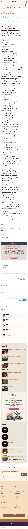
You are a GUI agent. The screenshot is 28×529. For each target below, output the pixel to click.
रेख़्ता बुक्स (3, 510)
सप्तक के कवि (8, 237)
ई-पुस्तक (19, 7)
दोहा (6, 494)
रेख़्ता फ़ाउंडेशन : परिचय (19, 491)
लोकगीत (6, 496)
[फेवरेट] (26, 527)
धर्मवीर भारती (4, 17)
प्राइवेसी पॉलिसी (9, 521)
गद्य (16, 7)
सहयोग (16, 498)
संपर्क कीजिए (17, 494)
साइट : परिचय (17, 486)
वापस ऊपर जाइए (15, 467)
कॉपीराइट (20, 521)
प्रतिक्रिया (24, 300)
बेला (8, 7)
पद (6, 491)
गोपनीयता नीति (14, 477)
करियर (16, 496)
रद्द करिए (19, 300)
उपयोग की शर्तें (15, 521)
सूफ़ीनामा (16, 505)
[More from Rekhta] (26, 2)
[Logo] (14, 2)
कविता (3, 237)
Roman (3, 527)
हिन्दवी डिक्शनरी (17, 507)
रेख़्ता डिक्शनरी (4, 507)
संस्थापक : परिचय (18, 489)
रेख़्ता (2, 505)
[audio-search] (25, 5)
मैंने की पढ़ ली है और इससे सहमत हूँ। (13, 478)
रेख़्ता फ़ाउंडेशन (6, 477)
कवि (10, 7)
